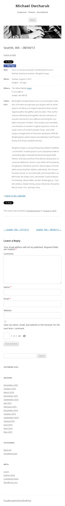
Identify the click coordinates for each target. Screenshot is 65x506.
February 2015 (10, 406)
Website (7, 310)
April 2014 (8, 428)
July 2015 (7, 403)
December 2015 (11, 396)
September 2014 (11, 417)
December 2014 (11, 410)
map (29, 88)
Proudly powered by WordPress (17, 500)
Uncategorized (33, 210)
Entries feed (9, 475)
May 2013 (8, 432)
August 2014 (9, 421)
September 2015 (11, 399)
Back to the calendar (15, 195)
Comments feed (11, 478)
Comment (8, 253)
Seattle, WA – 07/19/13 (16, 229)
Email (7, 298)
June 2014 (8, 424)
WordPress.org (10, 482)
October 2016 (10, 388)
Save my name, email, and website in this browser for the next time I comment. (32, 326)
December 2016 (11, 385)
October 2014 (10, 414)
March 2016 (9, 392)
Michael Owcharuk (32, 6)
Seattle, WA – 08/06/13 (48, 229)
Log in (6, 471)
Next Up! (7, 450)
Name (7, 287)
